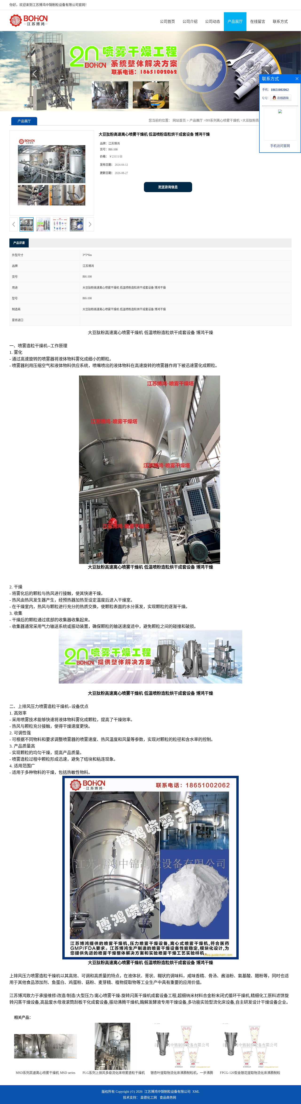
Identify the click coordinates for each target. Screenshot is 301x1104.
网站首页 (179, 120)
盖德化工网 (148, 1097)
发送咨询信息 (168, 187)
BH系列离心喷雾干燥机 (223, 120)
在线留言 (257, 22)
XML (196, 1091)
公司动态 (212, 22)
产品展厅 (235, 22)
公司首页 (167, 22)
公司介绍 (190, 22)
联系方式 (280, 22)
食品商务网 (168, 1097)
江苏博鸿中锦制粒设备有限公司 (167, 1091)
